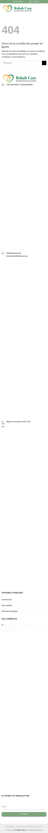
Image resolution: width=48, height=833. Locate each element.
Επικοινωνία (7, 600)
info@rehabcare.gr (13, 253)
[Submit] (44, 63)
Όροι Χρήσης (7, 605)
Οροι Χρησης (21, 827)
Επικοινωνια (10, 827)
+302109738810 (12, 85)
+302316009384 (26, 85)
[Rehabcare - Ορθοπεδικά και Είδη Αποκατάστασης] (17, 9)
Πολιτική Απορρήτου (10, 611)
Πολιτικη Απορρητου (35, 827)
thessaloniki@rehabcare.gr (16, 256)
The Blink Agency (20, 830)
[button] (41, 9)
